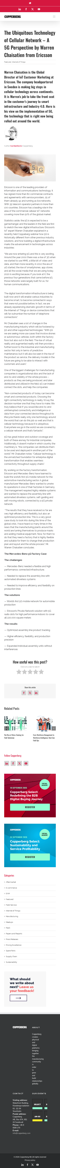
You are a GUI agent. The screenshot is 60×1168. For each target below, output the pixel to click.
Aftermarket (11, 882)
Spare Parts (10, 951)
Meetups (9, 922)
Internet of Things (18, 62)
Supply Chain (11, 956)
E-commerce (11, 888)
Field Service (11, 905)
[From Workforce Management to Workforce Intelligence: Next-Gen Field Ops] (44, 723)
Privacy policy (30, 1160)
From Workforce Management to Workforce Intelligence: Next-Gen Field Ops (44, 737)
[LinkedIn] (6, 763)
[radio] (18, 672)
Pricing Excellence (13, 945)
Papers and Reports (14, 934)
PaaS (8, 928)
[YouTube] (25, 763)
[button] (6, 728)
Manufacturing (12, 916)
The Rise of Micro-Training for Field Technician (14, 736)
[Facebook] (13, 763)
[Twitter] (19, 763)
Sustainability (11, 962)
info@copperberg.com (21, 1133)
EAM (8, 893)
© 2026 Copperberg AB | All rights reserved (30, 1157)
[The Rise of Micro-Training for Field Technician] (15, 723)
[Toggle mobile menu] (54, 16)
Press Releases (12, 939)
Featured (7, 62)
